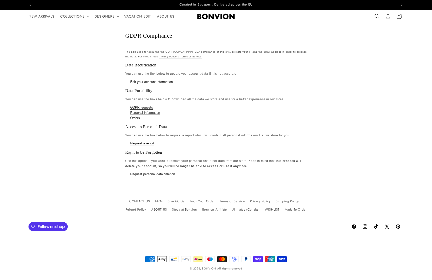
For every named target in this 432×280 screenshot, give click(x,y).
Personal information (145, 113)
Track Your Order (202, 201)
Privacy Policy (260, 201)
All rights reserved (229, 268)
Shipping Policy (287, 201)
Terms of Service (232, 201)
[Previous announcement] (30, 5)
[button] (74, 16)
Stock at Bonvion (184, 209)
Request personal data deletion (152, 174)
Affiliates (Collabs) (246, 209)
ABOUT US (159, 209)
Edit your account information (151, 82)
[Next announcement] (401, 5)
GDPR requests (141, 107)
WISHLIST (272, 209)
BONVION (209, 268)
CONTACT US (139, 201)
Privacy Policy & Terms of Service (180, 56)
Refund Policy (136, 209)
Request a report (142, 143)
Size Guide (176, 201)
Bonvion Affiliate (214, 209)
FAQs (158, 201)
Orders (135, 118)
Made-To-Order (296, 209)
